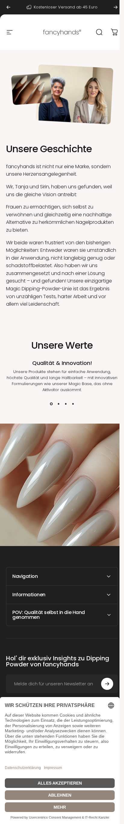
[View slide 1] (51, 403)
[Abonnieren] (103, 681)
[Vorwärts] (115, 7)
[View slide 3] (65, 403)
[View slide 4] (72, 403)
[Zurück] (8, 7)
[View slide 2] (58, 403)
